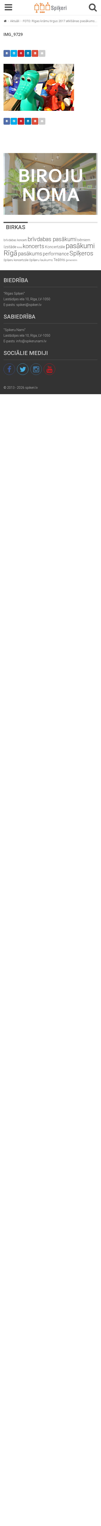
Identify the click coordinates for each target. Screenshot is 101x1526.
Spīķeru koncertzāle (16, 260)
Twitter (14, 53)
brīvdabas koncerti (15, 240)
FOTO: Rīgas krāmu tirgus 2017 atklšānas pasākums (59, 21)
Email (42, 53)
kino (19, 247)
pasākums (30, 253)
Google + (35, 53)
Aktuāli (14, 21)
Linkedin (28, 53)
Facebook (7, 53)
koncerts (33, 246)
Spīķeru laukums (41, 260)
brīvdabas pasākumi (52, 239)
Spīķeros (81, 253)
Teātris (59, 260)
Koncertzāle (55, 247)
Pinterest (21, 53)
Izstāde (10, 246)
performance (56, 254)
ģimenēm (71, 260)
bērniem (83, 240)
